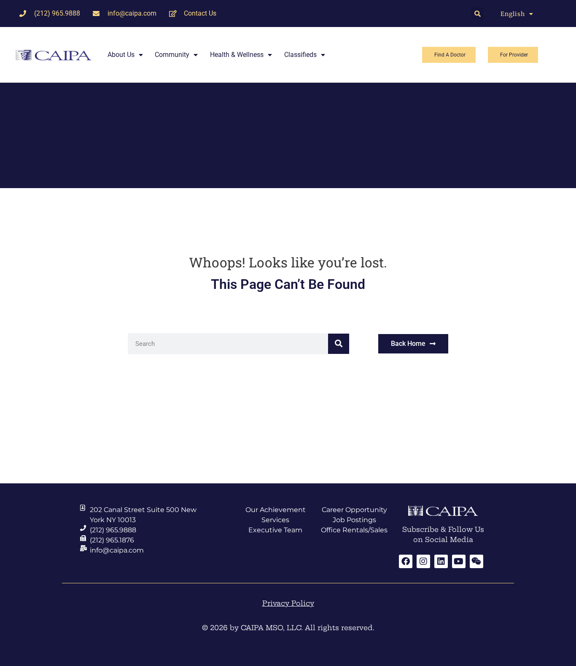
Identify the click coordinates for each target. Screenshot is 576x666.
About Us (121, 55)
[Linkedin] (441, 561)
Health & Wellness (237, 55)
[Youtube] (459, 561)
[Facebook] (405, 561)
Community (172, 55)
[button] (477, 13)
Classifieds (300, 55)
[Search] (338, 344)
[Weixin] (476, 561)
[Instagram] (423, 561)
